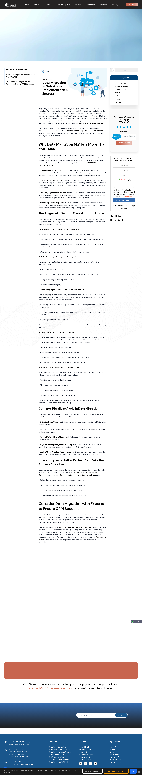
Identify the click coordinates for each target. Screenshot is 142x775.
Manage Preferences (92, 771)
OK (133, 771)
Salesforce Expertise (63, 5)
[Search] (113, 70)
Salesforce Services (121, 86)
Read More (14, 661)
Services (26, 5)
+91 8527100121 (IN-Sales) (19, 757)
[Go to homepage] (10, 4)
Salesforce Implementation (59, 749)
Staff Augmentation (56, 757)
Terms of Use (115, 757)
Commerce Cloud (86, 757)
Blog (112, 752)
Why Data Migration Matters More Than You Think (20, 75)
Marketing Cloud (85, 749)
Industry (78, 5)
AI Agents (48, 5)
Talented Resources (57, 754)
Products (37, 5)
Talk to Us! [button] (117, 681)
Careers (113, 749)
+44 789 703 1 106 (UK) (18, 752)
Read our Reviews (124, 142)
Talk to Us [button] (131, 5)
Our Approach (90, 5)
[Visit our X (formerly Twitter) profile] (95, 763)
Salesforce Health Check (58, 762)
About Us (113, 747)
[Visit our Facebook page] (85, 763)
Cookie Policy (115, 754)
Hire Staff (117, 102)
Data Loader (92, 340)
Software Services (120, 83)
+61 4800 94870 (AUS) (18, 754)
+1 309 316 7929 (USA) (17, 749)
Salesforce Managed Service (60, 752)
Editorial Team (70, 51)
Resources (103, 5)
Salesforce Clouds (120, 89)
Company (114, 5)
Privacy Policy (127, 196)
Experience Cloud (86, 754)
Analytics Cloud (85, 759)
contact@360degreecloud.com (51, 688)
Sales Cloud (84, 747)
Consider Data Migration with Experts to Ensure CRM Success (20, 82)
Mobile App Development (59, 759)
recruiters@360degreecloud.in (21, 764)
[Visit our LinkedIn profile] (80, 763)
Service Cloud (85, 752)
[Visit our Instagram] (90, 763)
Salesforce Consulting (57, 747)
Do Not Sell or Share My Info (116, 771)
